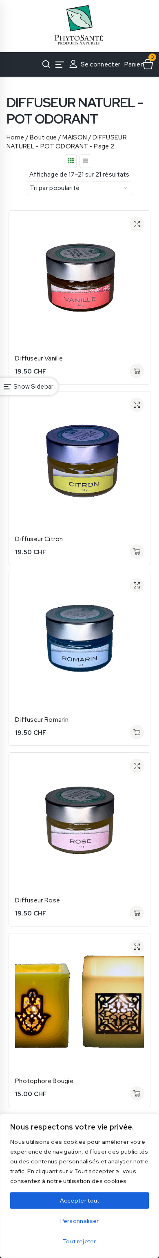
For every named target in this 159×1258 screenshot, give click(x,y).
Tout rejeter (79, 1241)
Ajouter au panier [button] (137, 371)
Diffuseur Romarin (41, 720)
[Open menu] (60, 64)
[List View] (85, 161)
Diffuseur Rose (37, 900)
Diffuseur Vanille (39, 358)
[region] (79, 1186)
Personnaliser (79, 1221)
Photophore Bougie (44, 1081)
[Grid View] (71, 161)
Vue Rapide (137, 224)
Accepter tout (79, 1200)
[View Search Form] (46, 64)
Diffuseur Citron (39, 539)
